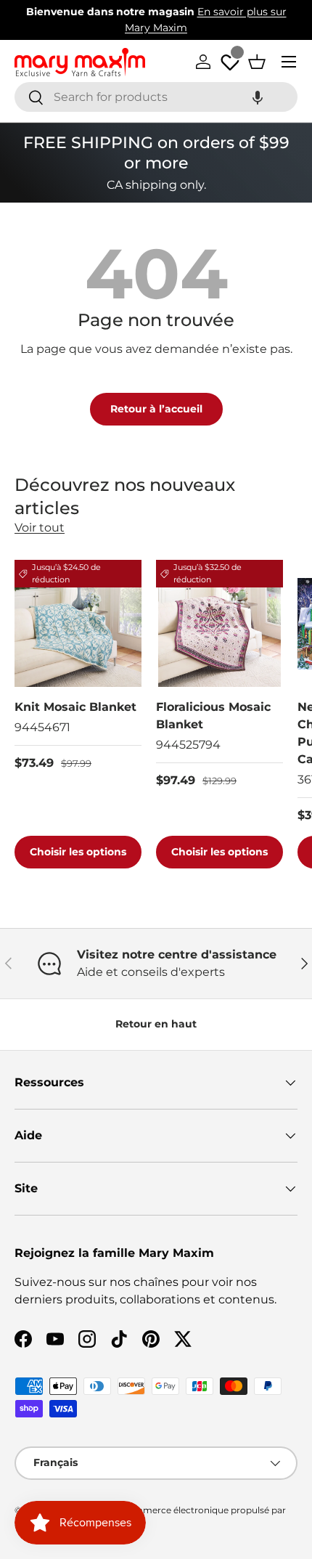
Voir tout (40, 527)
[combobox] (156, 97)
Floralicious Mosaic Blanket (213, 715)
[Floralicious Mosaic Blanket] (219, 623)
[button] (257, 97)
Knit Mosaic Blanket (75, 707)
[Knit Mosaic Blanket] (78, 623)
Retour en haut (156, 1023)
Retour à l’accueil (156, 408)
